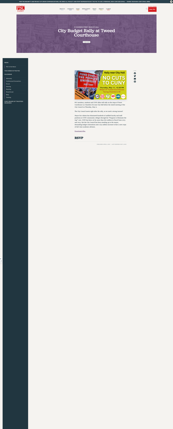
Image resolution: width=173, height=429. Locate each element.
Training (8, 97)
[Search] (147, 9)
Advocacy (9, 78)
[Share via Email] (135, 79)
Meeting (8, 89)
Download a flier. (80, 131)
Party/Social (9, 92)
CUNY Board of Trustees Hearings (13, 102)
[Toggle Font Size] (1, 261)
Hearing (8, 86)
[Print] (135, 81)
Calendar (8, 74)
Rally (7, 94)
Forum (8, 84)
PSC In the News (11, 67)
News (6, 62)
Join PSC (152, 9)
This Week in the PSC (12, 71)
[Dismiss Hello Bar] (171, 1)
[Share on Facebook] (135, 73)
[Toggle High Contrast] (1, 258)
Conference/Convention (13, 81)
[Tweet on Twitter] (135, 76)
